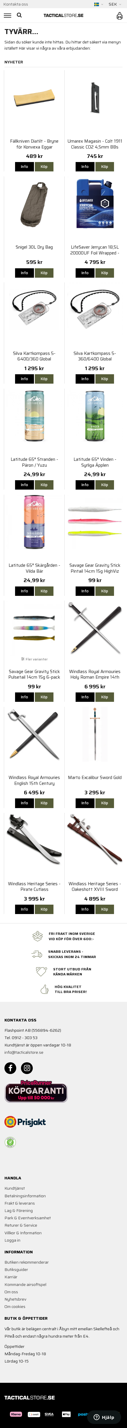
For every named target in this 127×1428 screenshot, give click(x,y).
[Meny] (6, 15)
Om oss (11, 1292)
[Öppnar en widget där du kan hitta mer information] (104, 1417)
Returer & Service (20, 1225)
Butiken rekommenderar (26, 1262)
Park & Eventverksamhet (27, 1218)
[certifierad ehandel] (10, 1142)
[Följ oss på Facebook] (10, 1068)
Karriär (10, 1277)
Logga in (12, 1240)
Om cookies (14, 1306)
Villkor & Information (23, 1233)
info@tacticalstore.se (23, 1052)
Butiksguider (16, 1269)
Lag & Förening (18, 1210)
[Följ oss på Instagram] (27, 1068)
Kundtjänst (14, 1188)
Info (24, 166)
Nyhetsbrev (15, 1299)
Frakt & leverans (19, 1203)
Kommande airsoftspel (25, 1284)
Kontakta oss (15, 4)
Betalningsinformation (25, 1196)
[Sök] (20, 15)
